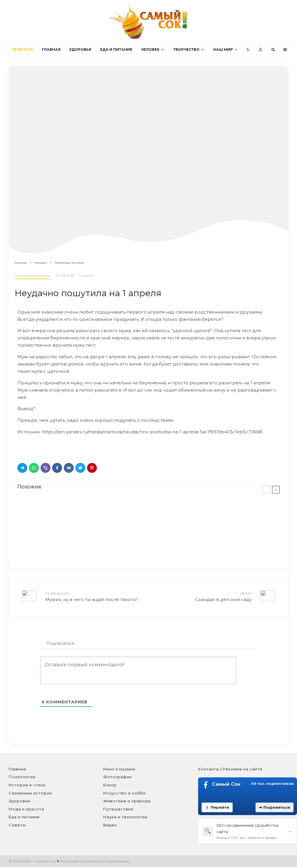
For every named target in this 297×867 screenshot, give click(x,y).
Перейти (220, 807)
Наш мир (223, 49)
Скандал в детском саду (223, 596)
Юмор (110, 785)
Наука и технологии (125, 816)
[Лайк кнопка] (21, 447)
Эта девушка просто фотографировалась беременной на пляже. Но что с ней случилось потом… (89, 514)
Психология (22, 776)
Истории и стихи (27, 785)
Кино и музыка (119, 769)
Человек (150, 49)
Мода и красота (26, 809)
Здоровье (80, 49)
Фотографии (117, 776)
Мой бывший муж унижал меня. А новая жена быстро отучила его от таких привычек (85, 544)
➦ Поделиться (274, 807)
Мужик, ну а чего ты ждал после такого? (91, 596)
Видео (110, 825)
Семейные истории (32, 275)
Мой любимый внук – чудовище (222, 540)
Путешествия (118, 809)
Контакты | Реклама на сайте (230, 769)
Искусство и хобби (124, 793)
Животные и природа (127, 801)
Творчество (186, 49)
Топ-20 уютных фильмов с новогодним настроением (230, 511)
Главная (51, 49)
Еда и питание (116, 49)
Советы (17, 825)
